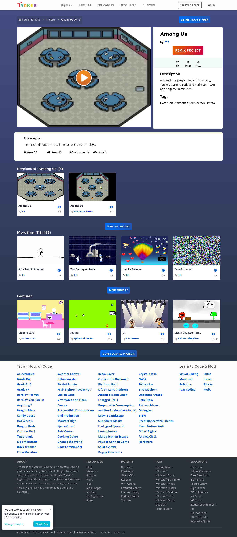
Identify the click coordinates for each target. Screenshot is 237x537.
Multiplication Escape (113, 436)
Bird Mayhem (148, 389)
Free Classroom (200, 475)
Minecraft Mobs (165, 483)
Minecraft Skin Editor (168, 479)
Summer (126, 500)
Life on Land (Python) (113, 389)
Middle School (199, 483)
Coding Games (164, 467)
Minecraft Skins (165, 475)
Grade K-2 (23, 379)
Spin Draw (146, 400)
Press (89, 479)
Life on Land (66, 395)
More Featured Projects (118, 353)
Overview (127, 467)
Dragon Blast (26, 410)
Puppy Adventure (110, 452)
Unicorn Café (26, 332)
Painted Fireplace (188, 338)
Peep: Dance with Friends (156, 421)
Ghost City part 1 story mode (188, 332)
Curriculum (127, 471)
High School (198, 488)
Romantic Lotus (83, 211)
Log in (211, 5)
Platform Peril (107, 384)
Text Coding (187, 389)
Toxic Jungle (25, 436)
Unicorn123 (29, 338)
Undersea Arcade (150, 395)
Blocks (208, 384)
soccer (74, 332)
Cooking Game (68, 436)
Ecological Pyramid (111, 426)
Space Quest (66, 426)
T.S (167, 42)
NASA (142, 379)
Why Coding (128, 483)
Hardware (146, 442)
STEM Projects (199, 517)
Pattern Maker (149, 405)
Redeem (126, 479)
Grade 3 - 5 (24, 384)
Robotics (185, 384)
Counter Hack (26, 431)
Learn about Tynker (194, 19)
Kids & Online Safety (87, 532)
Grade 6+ (23, 389)
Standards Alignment (203, 504)
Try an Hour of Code (34, 366)
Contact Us (119, 532)
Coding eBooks (95, 496)
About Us (92, 471)
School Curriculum (202, 471)
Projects (51, 19)
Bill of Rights (147, 431)
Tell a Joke (146, 384)
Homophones (107, 431)
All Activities (25, 374)
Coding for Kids (31, 19)
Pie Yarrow (132, 338)
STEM (142, 416)
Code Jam (161, 504)
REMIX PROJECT (188, 50)
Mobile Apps (93, 488)
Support (91, 475)
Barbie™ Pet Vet (28, 395)
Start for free (190, 5)
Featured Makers (131, 488)
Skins (207, 374)
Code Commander (70, 447)
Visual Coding (188, 374)
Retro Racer (106, 374)
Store (89, 500)
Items (207, 379)
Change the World (70, 442)
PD (192, 508)
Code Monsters (27, 452)
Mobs (207, 389)
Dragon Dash (26, 426)
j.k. (124, 332)
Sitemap (91, 492)
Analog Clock (148, 436)
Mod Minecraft (27, 442)
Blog (89, 467)
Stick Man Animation (31, 269)
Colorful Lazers (183, 269)
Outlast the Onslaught (114, 379)
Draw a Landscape (111, 416)
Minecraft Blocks (166, 488)
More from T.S (118, 290)
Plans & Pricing (130, 492)
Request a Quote (200, 521)
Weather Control (69, 374)
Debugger (145, 410)
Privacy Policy (65, 532)
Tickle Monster (68, 384)
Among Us (24, 205)
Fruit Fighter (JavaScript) (74, 389)
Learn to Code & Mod (197, 366)
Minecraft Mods (165, 500)
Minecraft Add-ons (167, 492)
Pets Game (65, 431)
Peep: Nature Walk (151, 426)
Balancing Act (67, 379)
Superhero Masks (110, 421)
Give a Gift (127, 475)
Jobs (88, 483)
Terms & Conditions (43, 532)
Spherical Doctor (84, 338)
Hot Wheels (25, 421)
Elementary (197, 479)
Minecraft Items (165, 496)
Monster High (67, 421)
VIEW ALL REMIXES (118, 226)
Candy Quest (26, 416)
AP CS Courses (199, 492)
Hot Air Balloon (131, 269)
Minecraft (186, 379)
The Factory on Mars (82, 269)
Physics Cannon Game (113, 442)
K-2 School (197, 496)
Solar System (107, 447)
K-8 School (197, 500)
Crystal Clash (148, 374)
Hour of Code (164, 508)
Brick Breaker (26, 447)
